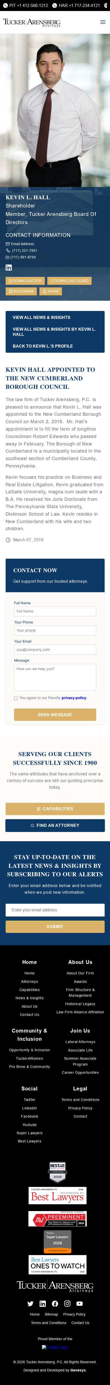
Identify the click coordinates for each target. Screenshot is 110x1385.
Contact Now (35, 570)
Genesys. (78, 1370)
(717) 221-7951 (24, 250)
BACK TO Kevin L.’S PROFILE (43, 346)
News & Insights (29, 998)
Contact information (38, 235)
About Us (30, 1006)
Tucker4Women (29, 1058)
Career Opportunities (80, 1072)
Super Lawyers (30, 1133)
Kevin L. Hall (28, 197)
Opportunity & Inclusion (29, 1050)
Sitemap (51, 1314)
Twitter (30, 1100)
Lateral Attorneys (80, 1042)
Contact (80, 1116)
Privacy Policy (80, 1108)
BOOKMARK (24, 291)
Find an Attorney (58, 825)
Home (30, 973)
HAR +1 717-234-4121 (79, 5)
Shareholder (21, 206)
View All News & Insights (41, 317)
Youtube (30, 1125)
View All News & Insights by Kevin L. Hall (54, 331)
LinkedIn (29, 1108)
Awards (80, 982)
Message (21, 660)
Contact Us (29, 1015)
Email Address (22, 244)
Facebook (29, 1116)
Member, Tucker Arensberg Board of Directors (51, 218)
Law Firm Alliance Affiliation (80, 1012)
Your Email (22, 641)
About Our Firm (80, 973)
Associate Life (80, 1050)
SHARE (53, 291)
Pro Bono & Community (29, 1067)
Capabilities (58, 809)
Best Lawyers (29, 1141)
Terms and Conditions (80, 1100)
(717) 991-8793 (23, 257)
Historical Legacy (80, 1004)
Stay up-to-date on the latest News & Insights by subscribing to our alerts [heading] (55, 865)
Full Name (22, 603)
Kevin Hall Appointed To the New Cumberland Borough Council (50, 378)
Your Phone (23, 622)
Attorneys (29, 982)
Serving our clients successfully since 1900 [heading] (55, 758)
